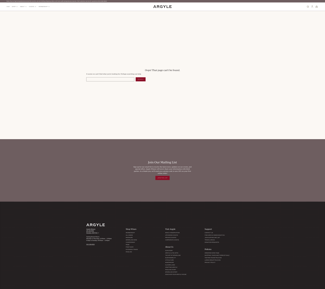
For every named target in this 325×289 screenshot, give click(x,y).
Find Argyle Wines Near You (215, 235)
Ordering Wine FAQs (212, 253)
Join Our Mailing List (212, 237)
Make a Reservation (172, 232)
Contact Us (209, 232)
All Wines (129, 235)
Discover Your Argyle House (175, 274)
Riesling (129, 252)
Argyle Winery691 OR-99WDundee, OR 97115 (92, 230)
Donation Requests (212, 242)
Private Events (170, 237)
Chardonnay (130, 242)
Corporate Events (172, 240)
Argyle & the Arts (171, 253)
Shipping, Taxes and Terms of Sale (217, 255)
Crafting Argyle (171, 267)
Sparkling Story (171, 272)
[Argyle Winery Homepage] (162, 6)
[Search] (308, 6)
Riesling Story (170, 269)
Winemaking (169, 262)
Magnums (129, 237)
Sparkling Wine (131, 240)
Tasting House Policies (213, 257)
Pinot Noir (129, 247)
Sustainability (170, 257)
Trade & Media (210, 240)
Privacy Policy (210, 262)
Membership (130, 232)
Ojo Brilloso (170, 265)
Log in (312, 6)
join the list (162, 178)
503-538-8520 (90, 244)
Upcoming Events (171, 235)
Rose (127, 244)
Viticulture (169, 260)
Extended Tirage (132, 249)
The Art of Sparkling (173, 255)
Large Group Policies (213, 260)
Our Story (169, 250)
